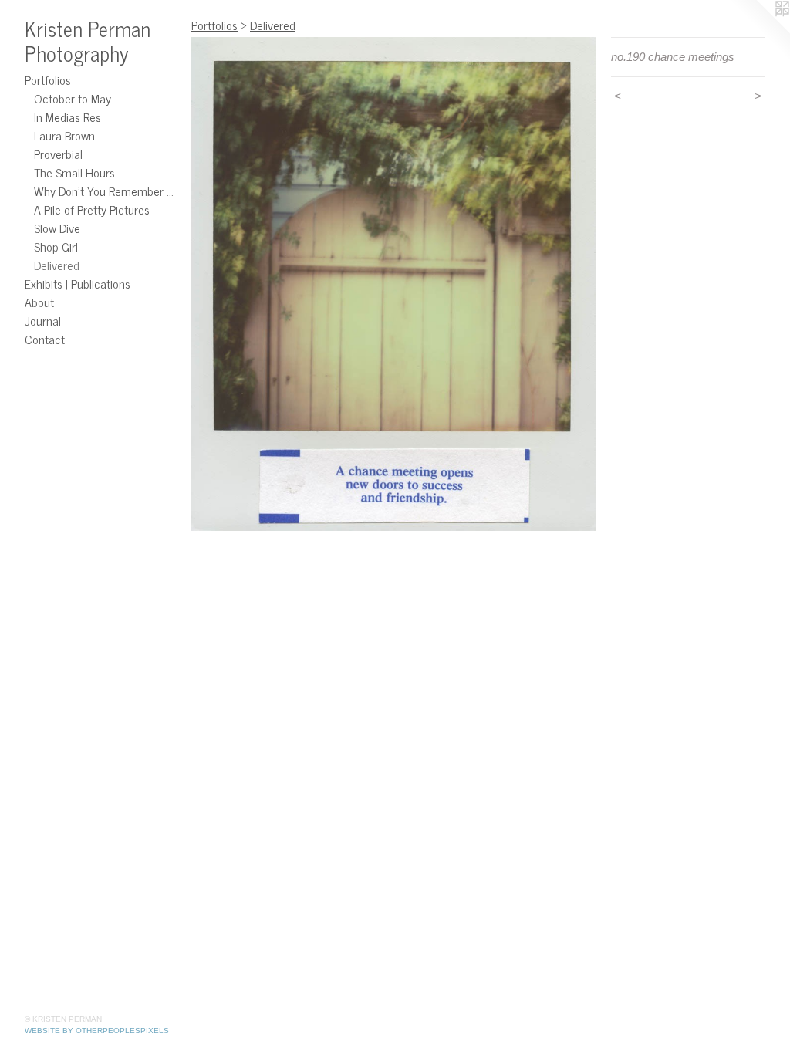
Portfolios (48, 79)
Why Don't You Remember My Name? (106, 190)
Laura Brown (64, 135)
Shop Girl (56, 246)
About (39, 301)
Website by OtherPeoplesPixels (97, 1030)
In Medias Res (67, 116)
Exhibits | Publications (77, 283)
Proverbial (58, 153)
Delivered (56, 264)
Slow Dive (57, 227)
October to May (72, 98)
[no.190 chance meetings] (393, 284)
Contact (45, 338)
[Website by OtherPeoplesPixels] (759, 31)
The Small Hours (74, 172)
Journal (43, 320)
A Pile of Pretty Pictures (92, 209)
